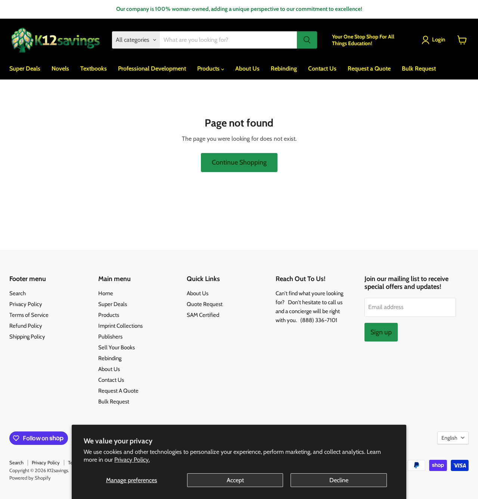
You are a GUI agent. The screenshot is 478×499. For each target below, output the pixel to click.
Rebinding (284, 68)
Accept (235, 480)
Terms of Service (29, 315)
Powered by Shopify (30, 478)
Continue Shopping (239, 162)
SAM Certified (203, 315)
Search (17, 293)
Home (105, 293)
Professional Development (152, 68)
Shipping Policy (27, 336)
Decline (338, 480)
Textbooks (93, 68)
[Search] (307, 40)
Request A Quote (118, 390)
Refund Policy (25, 325)
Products (209, 68)
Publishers (110, 336)
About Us (247, 68)
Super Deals (24, 68)
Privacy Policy (25, 304)
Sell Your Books (116, 347)
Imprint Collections (120, 325)
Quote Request (205, 304)
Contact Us (322, 68)
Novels (60, 68)
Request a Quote (369, 68)
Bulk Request (419, 68)
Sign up (381, 332)
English (449, 437)
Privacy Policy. (132, 459)
